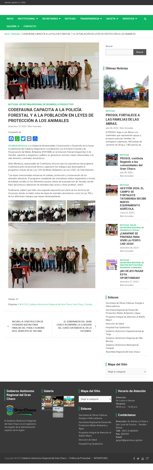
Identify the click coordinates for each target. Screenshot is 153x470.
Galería (11, 26)
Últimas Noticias (117, 68)
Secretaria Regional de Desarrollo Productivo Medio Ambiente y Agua (95, 425)
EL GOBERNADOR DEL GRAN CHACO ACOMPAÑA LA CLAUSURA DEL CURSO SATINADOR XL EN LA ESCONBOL (74, 326)
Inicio (10, 18)
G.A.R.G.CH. (23, 304)
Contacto (29, 26)
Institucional (26, 18)
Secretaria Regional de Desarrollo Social (132, 229)
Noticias (70, 18)
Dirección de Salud (115, 323)
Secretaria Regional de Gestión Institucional (132, 264)
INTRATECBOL (101, 458)
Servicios (128, 18)
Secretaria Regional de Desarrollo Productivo (46, 104)
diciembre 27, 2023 (129, 281)
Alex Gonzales (34, 126)
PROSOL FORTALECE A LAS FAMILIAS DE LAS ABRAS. (123, 119)
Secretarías (50, 18)
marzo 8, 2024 (127, 213)
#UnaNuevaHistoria (17, 145)
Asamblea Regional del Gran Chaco (123, 351)
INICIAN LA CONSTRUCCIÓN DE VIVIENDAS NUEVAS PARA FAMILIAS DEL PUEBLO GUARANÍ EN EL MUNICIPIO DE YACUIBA (28, 326)
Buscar (109, 46)
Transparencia (89, 18)
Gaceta (110, 18)
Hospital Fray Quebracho (118, 327)
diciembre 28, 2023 (129, 248)
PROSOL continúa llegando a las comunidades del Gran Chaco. (131, 163)
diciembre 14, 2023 (17, 126)
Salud (133, 225)
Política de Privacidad (79, 458)
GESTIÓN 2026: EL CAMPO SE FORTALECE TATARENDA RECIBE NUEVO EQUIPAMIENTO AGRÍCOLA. (133, 198)
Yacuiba (88, 304)
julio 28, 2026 (112, 128)
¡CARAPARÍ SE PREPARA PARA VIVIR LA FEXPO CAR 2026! (130, 238)
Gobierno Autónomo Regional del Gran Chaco (50, 304)
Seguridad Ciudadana (131, 268)
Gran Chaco (78, 304)
